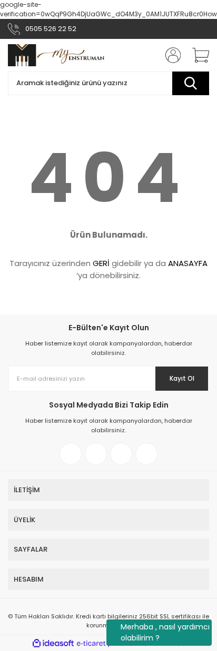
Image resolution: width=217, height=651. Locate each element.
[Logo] (56, 55)
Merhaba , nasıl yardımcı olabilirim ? (165, 632)
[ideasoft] (53, 643)
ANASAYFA (188, 263)
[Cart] (197, 55)
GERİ (101, 263)
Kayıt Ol (182, 378)
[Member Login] (170, 55)
